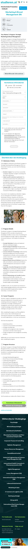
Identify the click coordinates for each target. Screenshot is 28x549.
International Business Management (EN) (14, 478)
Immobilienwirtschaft (14, 453)
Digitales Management (14, 445)
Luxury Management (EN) (14, 473)
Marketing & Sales (14, 487)
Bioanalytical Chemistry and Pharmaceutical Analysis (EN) (14, 435)
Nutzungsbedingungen (9, 135)
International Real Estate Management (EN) (14, 505)
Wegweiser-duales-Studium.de (7, 530)
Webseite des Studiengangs (14, 405)
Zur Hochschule (14, 547)
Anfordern (14, 146)
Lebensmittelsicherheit (14, 483)
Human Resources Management (14, 449)
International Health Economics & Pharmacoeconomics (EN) (14, 464)
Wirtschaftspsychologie (14, 426)
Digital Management (14, 469)
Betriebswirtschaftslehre (14, 431)
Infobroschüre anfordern (5, 547)
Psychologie (14, 422)
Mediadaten (17, 519)
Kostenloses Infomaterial (14, 403)
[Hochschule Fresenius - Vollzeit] (23, 8)
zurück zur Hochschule (6, 410)
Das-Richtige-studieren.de (6, 528)
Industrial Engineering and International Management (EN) (14, 458)
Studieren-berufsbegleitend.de (7, 532)
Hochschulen (7, 129)
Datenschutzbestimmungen (10, 137)
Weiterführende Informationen (14, 74)
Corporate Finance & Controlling (14, 441)
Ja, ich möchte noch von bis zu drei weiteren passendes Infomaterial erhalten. (14, 129)
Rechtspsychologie (14, 496)
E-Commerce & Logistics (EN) (14, 492)
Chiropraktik (14, 500)
